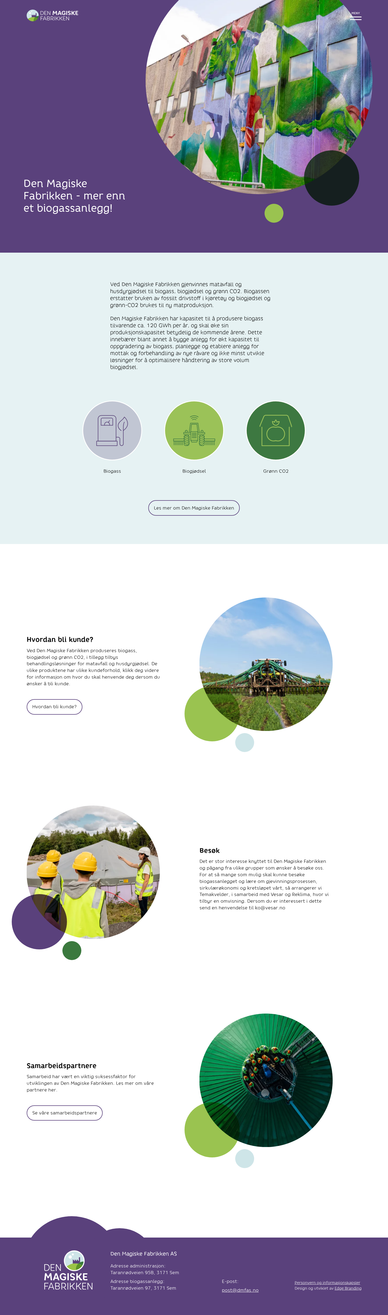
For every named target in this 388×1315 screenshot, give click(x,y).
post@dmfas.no (240, 1290)
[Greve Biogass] (52, 15)
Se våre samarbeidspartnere (64, 1113)
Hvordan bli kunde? (54, 706)
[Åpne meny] (356, 15)
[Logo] (68, 1272)
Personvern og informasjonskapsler (327, 1283)
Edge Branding (348, 1288)
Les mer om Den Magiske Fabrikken (194, 508)
